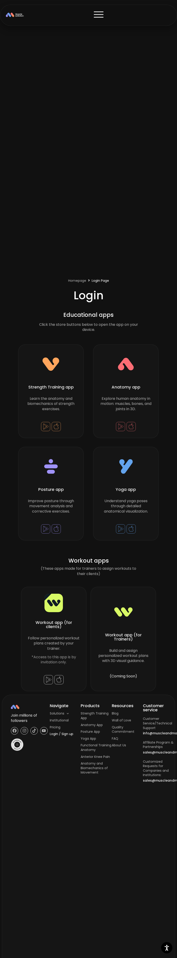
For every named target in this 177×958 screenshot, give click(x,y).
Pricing (55, 727)
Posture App (90, 731)
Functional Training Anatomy (96, 747)
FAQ (115, 738)
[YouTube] (43, 730)
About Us (119, 745)
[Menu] (98, 14)
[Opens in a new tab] (45, 426)
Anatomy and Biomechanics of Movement (94, 768)
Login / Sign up (61, 734)
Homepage (77, 281)
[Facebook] (14, 730)
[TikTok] (34, 730)
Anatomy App (92, 725)
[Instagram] (24, 730)
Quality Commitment (123, 729)
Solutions (57, 713)
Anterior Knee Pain (95, 756)
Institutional (59, 720)
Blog (115, 713)
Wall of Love (121, 720)
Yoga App (88, 738)
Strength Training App (95, 715)
